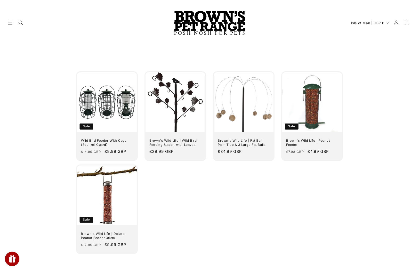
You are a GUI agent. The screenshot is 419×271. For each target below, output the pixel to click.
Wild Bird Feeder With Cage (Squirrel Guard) (104, 143)
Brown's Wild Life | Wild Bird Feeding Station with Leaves (173, 143)
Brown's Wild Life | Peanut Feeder (308, 143)
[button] (10, 22)
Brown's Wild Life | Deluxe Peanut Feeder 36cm (103, 236)
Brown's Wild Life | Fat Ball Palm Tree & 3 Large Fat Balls (242, 143)
